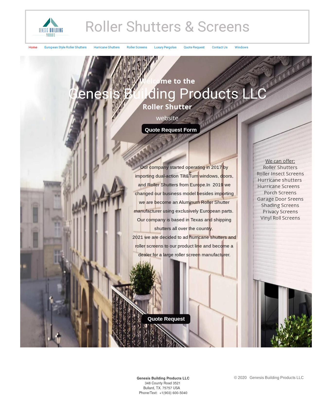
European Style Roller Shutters (65, 47)
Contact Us (219, 47)
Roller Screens (137, 47)
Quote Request (194, 47)
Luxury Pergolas (165, 47)
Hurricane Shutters (107, 47)
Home (33, 47)
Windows (241, 47)
